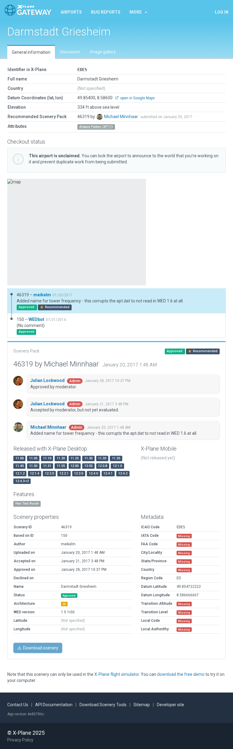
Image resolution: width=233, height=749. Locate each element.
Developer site (170, 704)
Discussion (70, 51)
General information (31, 52)
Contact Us (17, 704)
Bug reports (105, 12)
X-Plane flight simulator (116, 674)
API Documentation (54, 704)
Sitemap (141, 704)
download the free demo (180, 674)
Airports (71, 12)
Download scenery (40, 647)
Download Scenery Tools (103, 704)
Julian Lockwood (48, 380)
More (136, 12)
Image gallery (103, 51)
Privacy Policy (20, 739)
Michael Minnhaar (121, 116)
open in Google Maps (137, 98)
